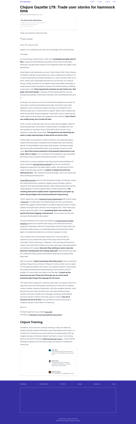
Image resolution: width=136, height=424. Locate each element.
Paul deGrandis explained (42, 164)
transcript (24, 202)
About (114, 384)
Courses (107, 1)
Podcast (92, 1)
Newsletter (23, 384)
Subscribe (48, 312)
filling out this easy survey (52, 339)
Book (114, 1)
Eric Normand (25, 2)
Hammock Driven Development (50, 199)
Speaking (97, 384)
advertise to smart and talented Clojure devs (45, 315)
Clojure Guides (43, 384)
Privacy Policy (63, 419)
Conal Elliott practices (28, 180)
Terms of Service (72, 419)
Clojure (100, 1)
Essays (80, 384)
